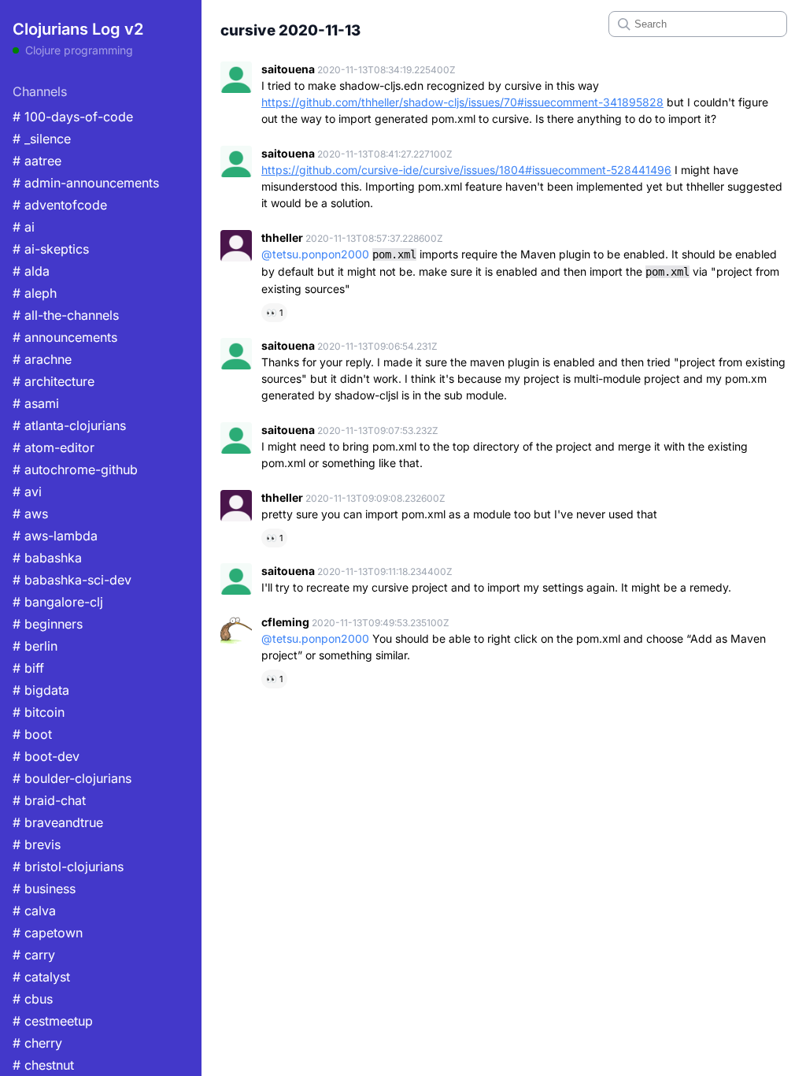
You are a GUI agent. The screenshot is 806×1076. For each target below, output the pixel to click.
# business (44, 888)
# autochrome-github (75, 469)
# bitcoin (39, 712)
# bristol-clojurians (68, 866)
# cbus (33, 999)
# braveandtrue (58, 822)
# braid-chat (49, 800)
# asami (36, 403)
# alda (31, 271)
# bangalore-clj (58, 602)
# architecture (53, 381)
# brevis (37, 844)
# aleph (35, 293)
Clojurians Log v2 (78, 29)
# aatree (37, 161)
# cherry (37, 1043)
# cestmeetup (53, 1021)
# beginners (48, 624)
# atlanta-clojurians (69, 425)
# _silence (42, 139)
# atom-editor (53, 447)
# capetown (48, 933)
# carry (34, 955)
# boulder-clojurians (72, 778)
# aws (30, 513)
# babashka (47, 558)
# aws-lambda (55, 536)
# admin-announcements (86, 183)
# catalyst (41, 977)
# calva (34, 910)
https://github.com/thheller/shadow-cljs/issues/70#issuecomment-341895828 (462, 102)
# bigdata (41, 690)
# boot (32, 734)
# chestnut (43, 1065)
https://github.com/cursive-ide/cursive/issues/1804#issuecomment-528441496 (466, 169)
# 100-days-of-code (73, 116)
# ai (24, 227)
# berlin (35, 646)
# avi (27, 491)
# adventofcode (60, 205)
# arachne (42, 359)
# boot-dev (46, 756)
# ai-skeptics (51, 249)
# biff (28, 668)
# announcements (65, 337)
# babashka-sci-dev (72, 580)
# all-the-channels (66, 315)
